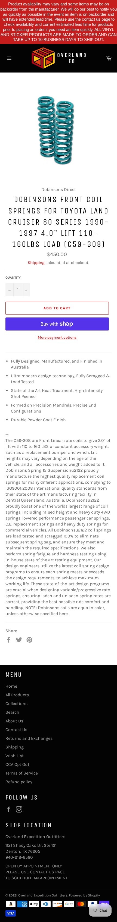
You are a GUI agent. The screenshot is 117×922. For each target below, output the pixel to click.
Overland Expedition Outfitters (42, 895)
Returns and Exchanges (29, 738)
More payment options (57, 337)
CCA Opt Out (17, 764)
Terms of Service (21, 773)
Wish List (14, 755)
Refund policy (18, 781)
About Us (14, 720)
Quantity (13, 277)
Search (12, 712)
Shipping (36, 262)
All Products (17, 694)
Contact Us (16, 729)
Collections (16, 703)
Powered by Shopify (84, 895)
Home (11, 686)
